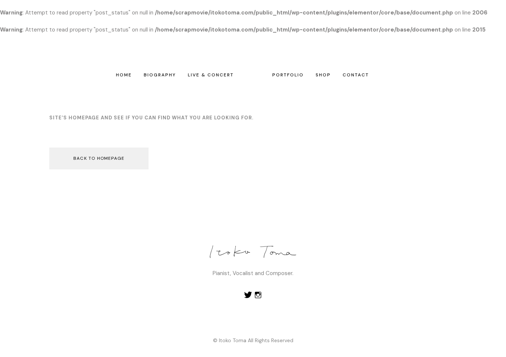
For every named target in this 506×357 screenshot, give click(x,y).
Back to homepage (98, 158)
